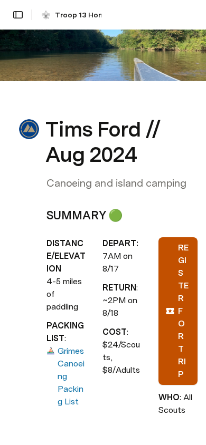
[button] (18, 14)
